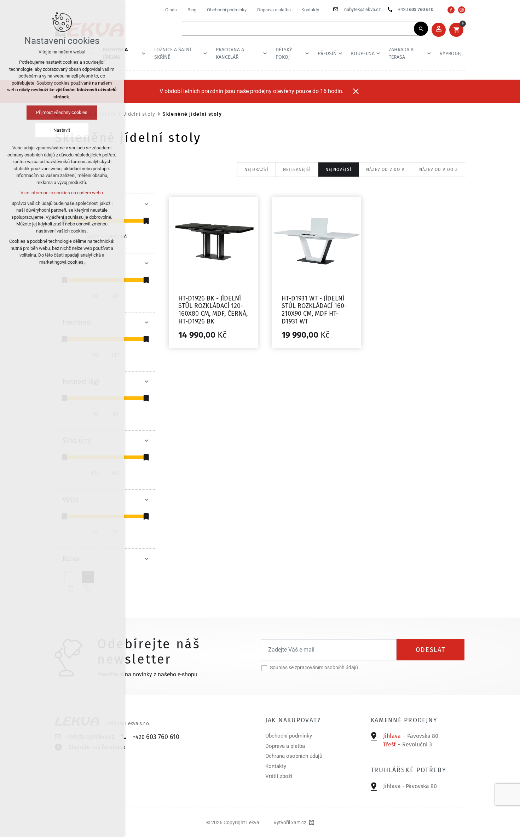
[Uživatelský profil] (439, 30)
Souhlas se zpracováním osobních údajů (314, 667)
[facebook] (451, 10)
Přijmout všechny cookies (62, 112)
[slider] (146, 220)
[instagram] (461, 10)
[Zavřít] (355, 91)
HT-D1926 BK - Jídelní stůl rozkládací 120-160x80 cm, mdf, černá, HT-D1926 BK (213, 310)
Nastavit (62, 130)
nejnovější (338, 169)
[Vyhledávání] (301, 29)
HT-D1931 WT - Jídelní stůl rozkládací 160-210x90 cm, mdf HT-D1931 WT (314, 310)
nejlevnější (297, 169)
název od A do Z (438, 169)
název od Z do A (385, 169)
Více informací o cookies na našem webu (62, 192)
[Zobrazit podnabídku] (143, 53)
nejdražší (256, 169)
